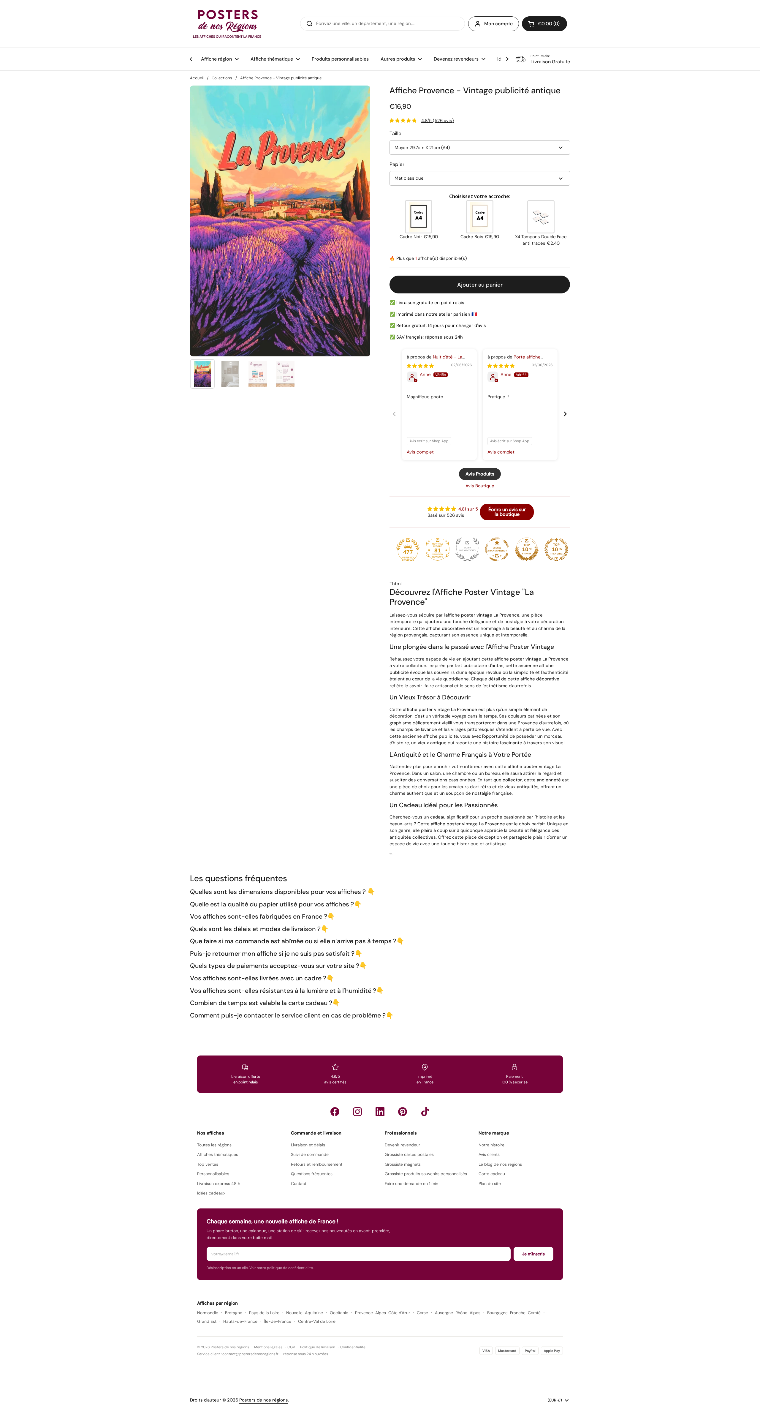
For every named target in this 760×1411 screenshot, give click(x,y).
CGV (291, 1347)
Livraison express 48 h (218, 1183)
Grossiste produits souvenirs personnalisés (426, 1173)
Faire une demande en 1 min (411, 1183)
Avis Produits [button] (480, 474)
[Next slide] (565, 414)
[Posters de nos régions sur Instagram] (357, 1111)
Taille (395, 133)
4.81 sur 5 (468, 509)
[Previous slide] (394, 414)
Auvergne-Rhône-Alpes (457, 1312)
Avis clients (489, 1154)
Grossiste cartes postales (409, 1154)
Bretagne (233, 1312)
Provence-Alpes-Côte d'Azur (382, 1312)
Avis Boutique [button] (480, 486)
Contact (298, 1183)
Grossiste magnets (403, 1164)
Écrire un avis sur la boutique (507, 511)
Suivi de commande (310, 1154)
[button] (544, 23)
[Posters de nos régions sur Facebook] (335, 1111)
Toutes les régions (214, 1145)
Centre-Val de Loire (316, 1321)
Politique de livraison (317, 1347)
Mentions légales (268, 1347)
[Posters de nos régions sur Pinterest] (402, 1111)
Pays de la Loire (264, 1312)
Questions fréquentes (311, 1173)
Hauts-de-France (240, 1321)
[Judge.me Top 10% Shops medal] (527, 549)
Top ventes (207, 1164)
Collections (222, 77)
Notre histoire (491, 1145)
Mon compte (498, 23)
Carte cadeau (492, 1173)
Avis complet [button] (420, 452)
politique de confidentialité (290, 1267)
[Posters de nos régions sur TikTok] (425, 1111)
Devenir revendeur (402, 1145)
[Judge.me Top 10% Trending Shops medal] (556, 549)
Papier (397, 164)
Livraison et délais (308, 1145)
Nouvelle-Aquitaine (304, 1312)
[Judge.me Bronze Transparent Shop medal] (497, 549)
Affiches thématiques (217, 1154)
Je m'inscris (533, 1254)
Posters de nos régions (263, 1400)
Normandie (207, 1312)
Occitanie (339, 1312)
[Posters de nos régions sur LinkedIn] (380, 1111)
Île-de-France (277, 1321)
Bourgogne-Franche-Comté (514, 1312)
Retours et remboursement (316, 1164)
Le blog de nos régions (500, 1164)
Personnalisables (213, 1173)
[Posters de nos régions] (227, 24)
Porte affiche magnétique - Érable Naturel (516, 360)
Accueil (197, 77)
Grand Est (206, 1321)
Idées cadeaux (211, 1193)
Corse (422, 1312)
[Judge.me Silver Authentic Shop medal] (467, 549)
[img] (420, 366)
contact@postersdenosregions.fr (250, 1354)
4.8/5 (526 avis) (437, 121)
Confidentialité (352, 1347)
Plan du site (490, 1183)
